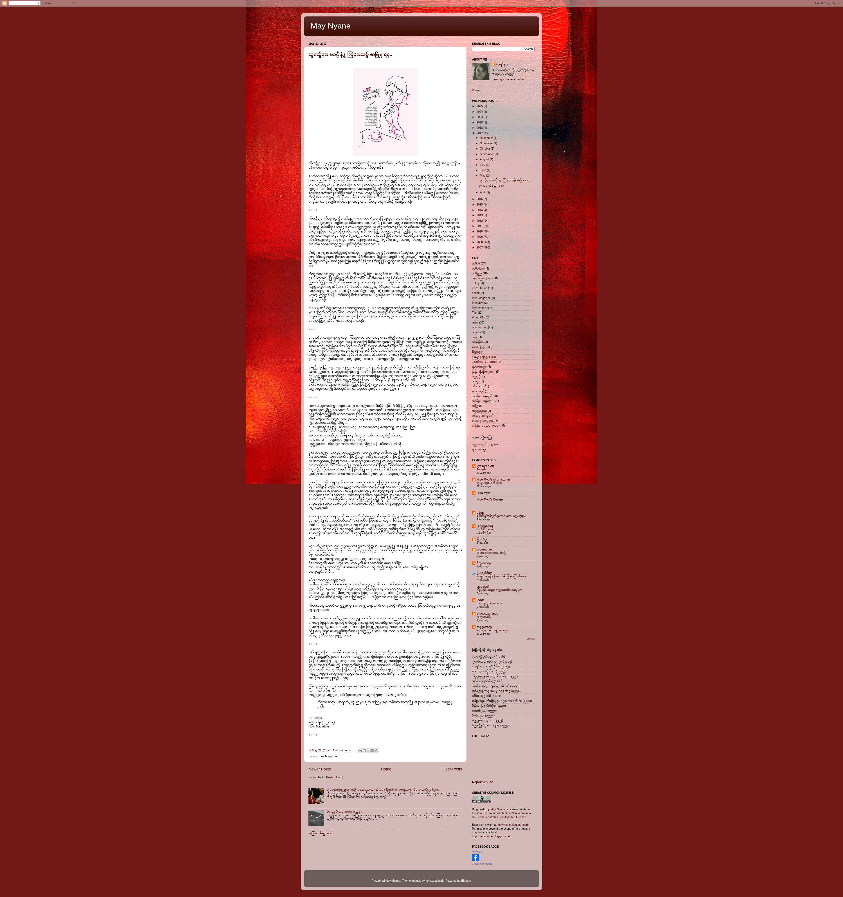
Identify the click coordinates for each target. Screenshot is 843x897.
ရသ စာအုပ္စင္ (480, 449)
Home (386, 769)
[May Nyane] (475, 859)
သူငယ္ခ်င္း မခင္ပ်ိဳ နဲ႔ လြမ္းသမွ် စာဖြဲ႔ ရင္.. (350, 54)
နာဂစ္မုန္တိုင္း (479, 347)
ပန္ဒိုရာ (480, 512)
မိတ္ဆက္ (476, 352)
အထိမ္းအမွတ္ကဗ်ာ (483, 396)
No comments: (343, 750)
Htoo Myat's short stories (493, 479)
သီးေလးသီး (479, 386)
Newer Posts (319, 769)
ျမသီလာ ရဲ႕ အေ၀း (484, 361)
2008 (480, 242)
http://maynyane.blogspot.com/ (492, 836)
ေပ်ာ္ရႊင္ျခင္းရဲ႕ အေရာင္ (492, 630)
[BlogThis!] (364, 751)
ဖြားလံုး (482, 539)
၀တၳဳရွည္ (477, 273)
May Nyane (331, 25)
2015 (480, 204)
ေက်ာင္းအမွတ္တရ (483, 420)
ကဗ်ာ (475, 322)
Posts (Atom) (334, 777)
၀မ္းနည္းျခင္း (483, 278)
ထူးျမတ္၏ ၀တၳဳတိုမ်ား (489, 482)
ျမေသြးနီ (483, 586)
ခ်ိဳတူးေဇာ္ (484, 563)
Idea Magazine (328, 756)
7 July (476, 283)
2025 (480, 106)
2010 (480, 231)
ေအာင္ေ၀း (484, 549)
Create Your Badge (482, 863)
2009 (480, 236)
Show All (531, 639)
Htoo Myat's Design (490, 499)
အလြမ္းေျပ (481, 415)
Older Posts (451, 769)
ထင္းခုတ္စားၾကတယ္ (489, 603)
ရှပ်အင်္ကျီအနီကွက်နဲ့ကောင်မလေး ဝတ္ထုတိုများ (501, 516)
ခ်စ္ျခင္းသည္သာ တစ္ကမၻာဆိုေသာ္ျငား (500, 589)
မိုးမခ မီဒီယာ (484, 573)
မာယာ (480, 600)
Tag (474, 312)
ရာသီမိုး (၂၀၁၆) (485, 529)
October (485, 148)
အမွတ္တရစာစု (479, 411)
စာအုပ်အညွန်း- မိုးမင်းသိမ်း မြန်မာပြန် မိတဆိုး (502, 576)
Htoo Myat (483, 493)
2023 (480, 117)
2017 (480, 133)
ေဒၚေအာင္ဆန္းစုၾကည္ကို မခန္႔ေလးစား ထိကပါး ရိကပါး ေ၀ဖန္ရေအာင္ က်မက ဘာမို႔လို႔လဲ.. (383, 789)
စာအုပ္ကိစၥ (478, 342)
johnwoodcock (435, 880)
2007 (480, 247)
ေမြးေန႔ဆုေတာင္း (486, 425)
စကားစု (476, 332)
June (483, 170)
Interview (477, 302)
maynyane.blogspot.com (513, 824)
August (485, 159)
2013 (480, 215)
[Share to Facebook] (372, 751)
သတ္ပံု (476, 381)
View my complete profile (508, 79)
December (487, 137)
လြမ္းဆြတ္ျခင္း (483, 371)
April (483, 192)
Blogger (466, 880)
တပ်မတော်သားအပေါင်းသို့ (491, 552)
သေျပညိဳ (478, 391)
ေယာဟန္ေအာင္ (487, 613)
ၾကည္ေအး (485, 526)
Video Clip (478, 317)
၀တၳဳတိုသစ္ (478, 268)
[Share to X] (368, 751)
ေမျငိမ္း (502, 64)
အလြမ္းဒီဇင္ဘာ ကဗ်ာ (320, 833)
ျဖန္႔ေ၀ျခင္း (481, 357)
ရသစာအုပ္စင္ (479, 366)
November (487, 143)
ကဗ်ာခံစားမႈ (479, 327)
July (483, 164)
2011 (480, 226)
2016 (480, 199)
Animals (481, 469)
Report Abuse (482, 782)
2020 (480, 122)
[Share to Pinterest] (377, 751)
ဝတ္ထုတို (476, 376)
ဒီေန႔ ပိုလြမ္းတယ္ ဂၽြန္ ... (345, 811)
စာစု (474, 337)
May (483, 175)
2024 (480, 111)
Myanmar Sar (480, 307)
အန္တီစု (475, 405)
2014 (480, 210)
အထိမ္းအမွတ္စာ (482, 401)
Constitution (479, 288)
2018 (480, 127)
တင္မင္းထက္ (484, 627)
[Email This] (360, 751)
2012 (480, 220)
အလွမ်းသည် (484, 616)
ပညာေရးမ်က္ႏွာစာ (485, 444)
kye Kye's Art (485, 466)
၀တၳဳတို (476, 263)
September (487, 154)
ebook (476, 293)
